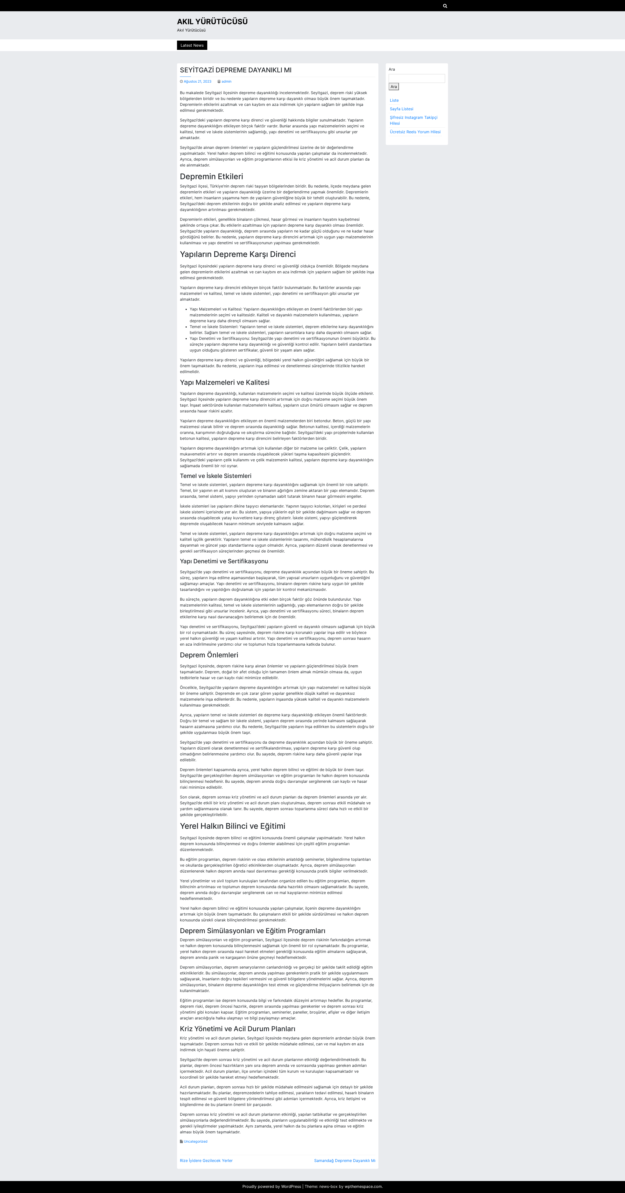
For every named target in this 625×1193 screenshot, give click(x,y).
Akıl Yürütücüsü (212, 21)
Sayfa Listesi (401, 108)
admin (226, 81)
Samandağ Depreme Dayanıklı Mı (344, 1160)
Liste (394, 100)
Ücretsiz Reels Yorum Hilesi (415, 131)
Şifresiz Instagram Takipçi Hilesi (414, 120)
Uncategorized (196, 1141)
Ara (392, 69)
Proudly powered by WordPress (272, 1186)
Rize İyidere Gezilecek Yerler (206, 1160)
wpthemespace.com (363, 1186)
